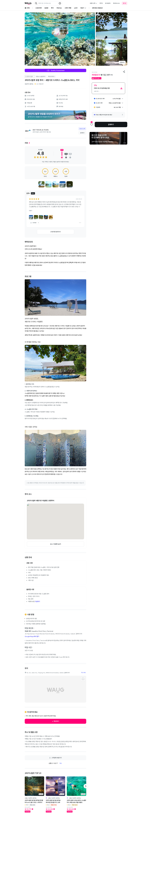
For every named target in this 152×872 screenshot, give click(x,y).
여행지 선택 (92, 3)
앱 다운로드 (108, 3)
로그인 (124, 3)
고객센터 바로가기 (56, 758)
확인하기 (56, 721)
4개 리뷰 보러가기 (55, 232)
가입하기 (37, 601)
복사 (61, 763)
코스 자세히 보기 (55, 544)
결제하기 (111, 124)
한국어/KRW (116, 3)
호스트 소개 (82, 128)
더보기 (30, 210)
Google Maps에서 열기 (32, 636)
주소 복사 (83, 672)
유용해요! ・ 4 (36, 222)
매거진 (101, 3)
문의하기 (82, 133)
